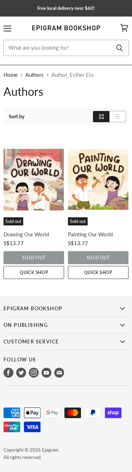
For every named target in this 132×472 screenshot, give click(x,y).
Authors (34, 75)
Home (11, 75)
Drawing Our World (26, 234)
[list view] (117, 116)
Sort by (16, 116)
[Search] (119, 48)
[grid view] (101, 116)
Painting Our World (90, 234)
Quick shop (34, 272)
